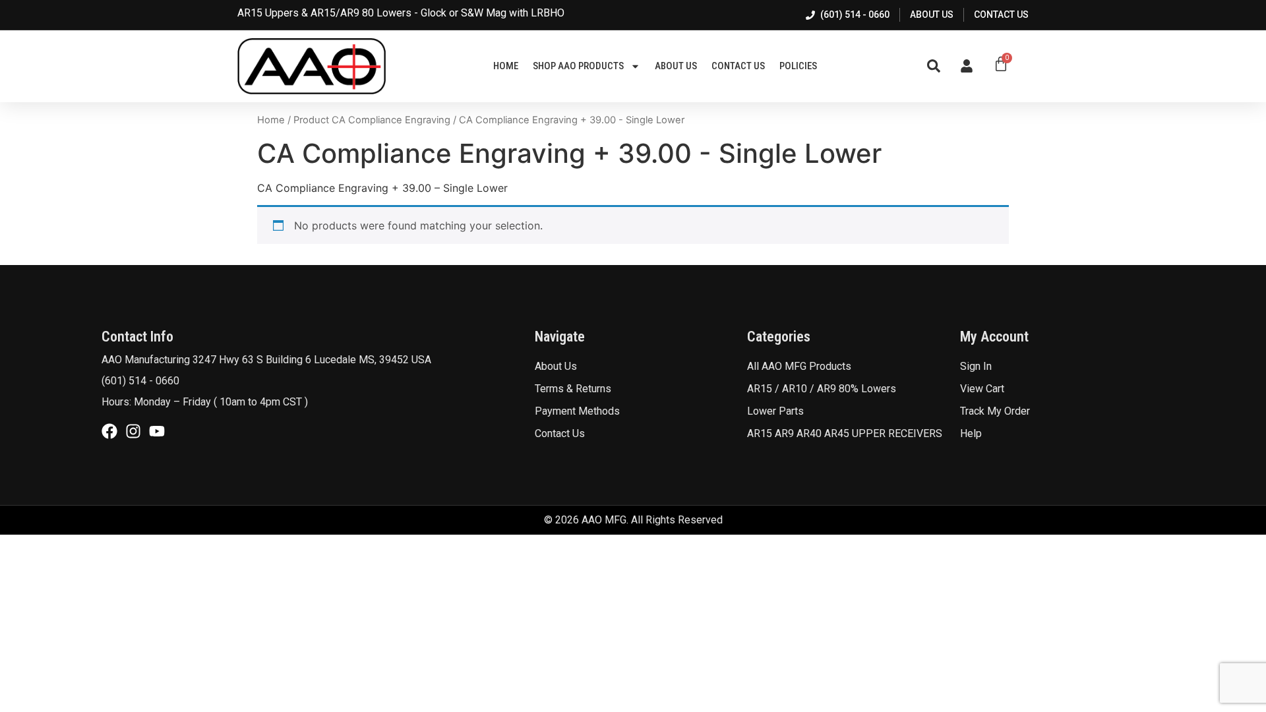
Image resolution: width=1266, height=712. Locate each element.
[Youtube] (157, 431)
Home (505, 66)
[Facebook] (109, 431)
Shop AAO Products (578, 66)
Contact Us (738, 66)
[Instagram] (133, 431)
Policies (798, 66)
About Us (676, 66)
